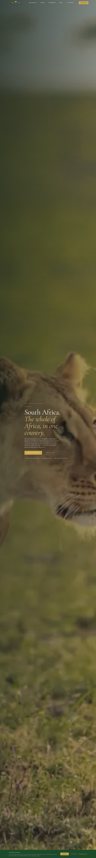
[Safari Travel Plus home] (16, 2)
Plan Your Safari (50, 452)
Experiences (52, 2)
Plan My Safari (83, 2)
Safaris (42, 2)
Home (25, 403)
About (61, 2)
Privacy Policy (37, 855)
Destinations (32, 2)
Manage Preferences (83, 853)
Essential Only (74, 853)
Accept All (64, 853)
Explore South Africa (33, 452)
